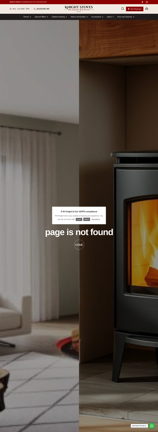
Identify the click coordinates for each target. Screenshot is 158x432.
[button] (27, 16)
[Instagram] (146, 2)
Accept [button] (79, 219)
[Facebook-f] (142, 2)
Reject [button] (87, 219)
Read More (96, 219)
